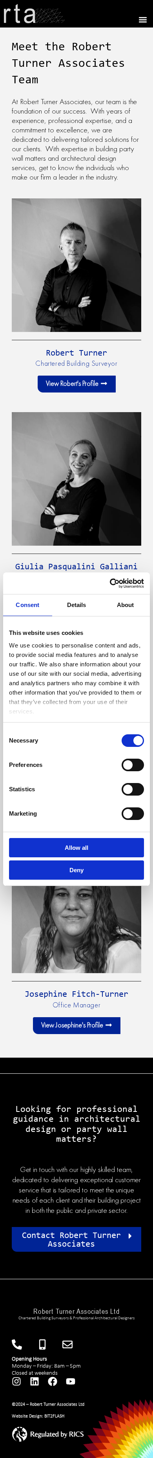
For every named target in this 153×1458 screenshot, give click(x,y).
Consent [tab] (27, 605)
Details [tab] (76, 605)
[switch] (133, 765)
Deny (76, 870)
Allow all (76, 847)
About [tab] (125, 605)
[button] (142, 19)
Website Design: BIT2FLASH (38, 1416)
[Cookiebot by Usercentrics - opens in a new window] (110, 583)
